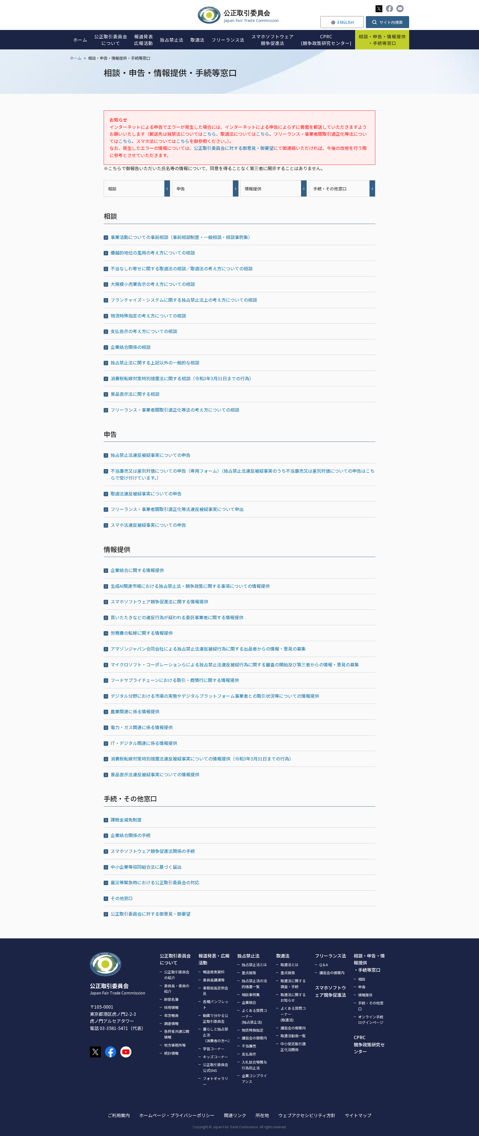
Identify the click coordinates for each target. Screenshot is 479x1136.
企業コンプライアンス (254, 1078)
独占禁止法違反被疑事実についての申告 (150, 455)
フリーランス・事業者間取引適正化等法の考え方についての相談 (175, 409)
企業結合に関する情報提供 (137, 570)
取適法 (282, 955)
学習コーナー (214, 1048)
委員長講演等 (214, 980)
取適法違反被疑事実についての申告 (146, 493)
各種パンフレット (215, 1004)
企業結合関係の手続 (131, 835)
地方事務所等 (175, 1045)
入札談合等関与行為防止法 (254, 1064)
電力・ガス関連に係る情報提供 (142, 727)
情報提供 (365, 995)
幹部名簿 (171, 999)
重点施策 (249, 972)
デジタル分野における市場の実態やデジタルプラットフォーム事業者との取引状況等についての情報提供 (215, 695)
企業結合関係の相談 (131, 347)
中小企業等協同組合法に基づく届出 (146, 866)
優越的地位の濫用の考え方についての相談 (153, 252)
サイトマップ (358, 1115)
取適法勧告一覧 (293, 1035)
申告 (361, 986)
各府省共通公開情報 (176, 1034)
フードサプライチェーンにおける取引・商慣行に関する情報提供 (175, 680)
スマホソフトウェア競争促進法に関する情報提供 (159, 601)
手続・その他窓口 (370, 1005)
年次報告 (171, 1015)
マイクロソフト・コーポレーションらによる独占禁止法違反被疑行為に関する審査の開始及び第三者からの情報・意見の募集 (235, 664)
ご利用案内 (119, 1115)
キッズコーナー (215, 1056)
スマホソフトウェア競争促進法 (330, 991)
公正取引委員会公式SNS (215, 1067)
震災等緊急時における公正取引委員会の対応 (155, 882)
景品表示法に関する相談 (135, 394)
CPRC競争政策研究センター (369, 1044)
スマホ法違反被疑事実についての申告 (148, 525)
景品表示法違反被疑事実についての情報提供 (155, 774)
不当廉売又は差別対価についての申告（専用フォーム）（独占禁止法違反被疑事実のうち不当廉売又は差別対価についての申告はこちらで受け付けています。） (242, 474)
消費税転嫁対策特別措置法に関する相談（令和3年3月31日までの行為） (182, 378)
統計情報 (171, 1053)
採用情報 (171, 1007)
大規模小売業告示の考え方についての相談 (153, 284)
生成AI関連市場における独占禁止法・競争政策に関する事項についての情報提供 (190, 586)
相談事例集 (251, 994)
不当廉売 (249, 1046)
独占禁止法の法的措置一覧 (254, 983)
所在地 (262, 1115)
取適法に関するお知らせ (293, 997)
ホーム (75, 58)
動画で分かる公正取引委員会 (215, 1018)
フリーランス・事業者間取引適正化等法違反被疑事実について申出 (177, 509)
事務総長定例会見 (215, 990)
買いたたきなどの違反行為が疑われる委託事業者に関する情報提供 (177, 617)
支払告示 (249, 1054)
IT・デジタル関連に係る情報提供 (144, 743)
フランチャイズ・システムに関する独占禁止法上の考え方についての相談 (184, 299)
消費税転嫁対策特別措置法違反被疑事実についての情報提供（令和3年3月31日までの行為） (202, 758)
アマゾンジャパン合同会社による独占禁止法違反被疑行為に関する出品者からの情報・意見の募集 (208, 648)
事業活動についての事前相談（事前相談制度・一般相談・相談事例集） (182, 237)
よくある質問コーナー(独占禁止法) (254, 1016)
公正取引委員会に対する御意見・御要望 (234, 148)
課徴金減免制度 (126, 819)
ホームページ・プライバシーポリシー (177, 1115)
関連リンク (235, 1115)
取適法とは (290, 964)
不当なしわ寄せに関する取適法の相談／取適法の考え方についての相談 (182, 268)
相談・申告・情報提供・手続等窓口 (369, 962)
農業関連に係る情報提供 (135, 711)
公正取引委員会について (175, 959)
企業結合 (249, 1002)
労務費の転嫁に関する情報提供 (142, 632)
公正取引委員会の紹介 (176, 974)
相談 (361, 979)
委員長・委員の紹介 (176, 988)
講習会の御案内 (254, 1038)
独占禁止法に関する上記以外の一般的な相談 (155, 362)
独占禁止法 (248, 955)
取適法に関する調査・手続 (293, 983)
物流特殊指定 (252, 1030)
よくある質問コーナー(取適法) (293, 1014)
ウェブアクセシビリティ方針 (306, 1115)
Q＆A (323, 964)
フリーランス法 (330, 955)
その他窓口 (122, 898)
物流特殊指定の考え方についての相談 (148, 315)
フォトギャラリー (215, 1081)
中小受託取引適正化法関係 (293, 1046)
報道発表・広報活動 (214, 959)
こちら (209, 133)
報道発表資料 (214, 971)
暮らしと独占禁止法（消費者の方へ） (217, 1034)
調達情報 (171, 1023)
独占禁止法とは (254, 964)
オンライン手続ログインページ (370, 1019)
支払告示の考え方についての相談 (144, 331)
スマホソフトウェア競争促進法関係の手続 (153, 851)
